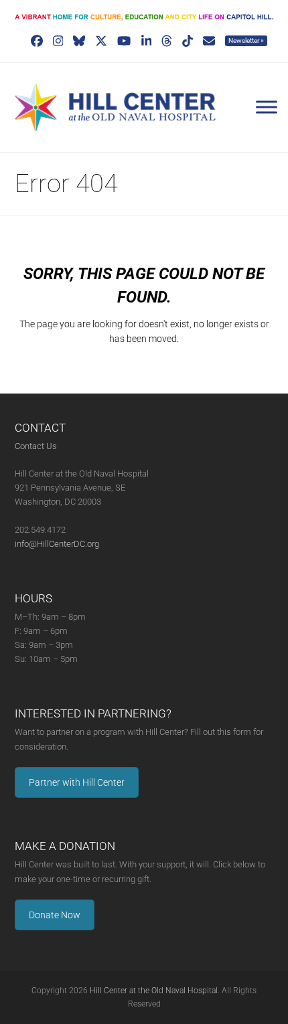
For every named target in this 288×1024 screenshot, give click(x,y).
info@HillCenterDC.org (57, 544)
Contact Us (36, 446)
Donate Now (54, 915)
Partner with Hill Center (77, 782)
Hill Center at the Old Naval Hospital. (155, 990)
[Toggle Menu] (266, 107)
